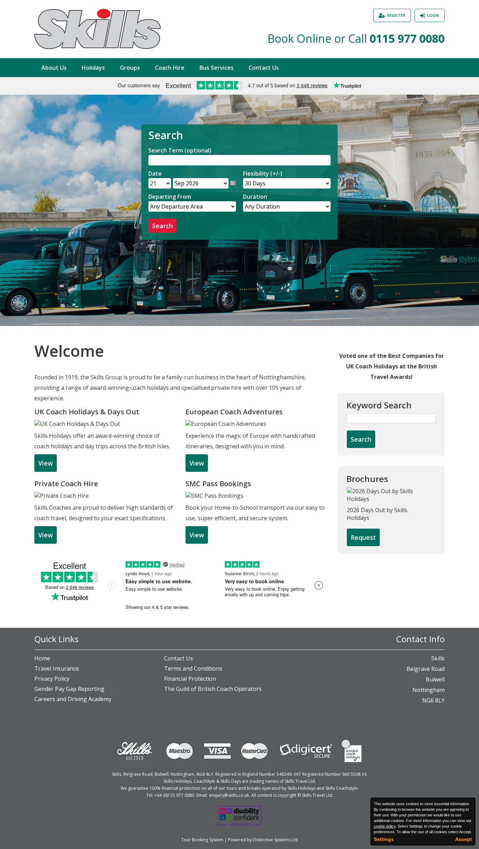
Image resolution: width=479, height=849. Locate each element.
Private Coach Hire (66, 483)
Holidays (93, 68)
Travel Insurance (56, 668)
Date (155, 173)
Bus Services (217, 68)
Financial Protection (190, 678)
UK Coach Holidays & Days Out (86, 411)
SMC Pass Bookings (218, 483)
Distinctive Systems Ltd (275, 840)
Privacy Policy (51, 678)
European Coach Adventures (234, 411)
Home (42, 658)
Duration (255, 197)
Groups (130, 68)
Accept (463, 839)
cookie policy (385, 826)
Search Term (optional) (179, 150)
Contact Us (264, 68)
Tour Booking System (202, 840)
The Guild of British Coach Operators (213, 689)
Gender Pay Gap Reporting (69, 689)
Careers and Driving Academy (73, 699)
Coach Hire (169, 68)
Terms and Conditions (193, 668)
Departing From (169, 197)
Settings (384, 839)
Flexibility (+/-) (262, 173)
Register (396, 15)
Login (433, 15)
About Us (54, 68)
